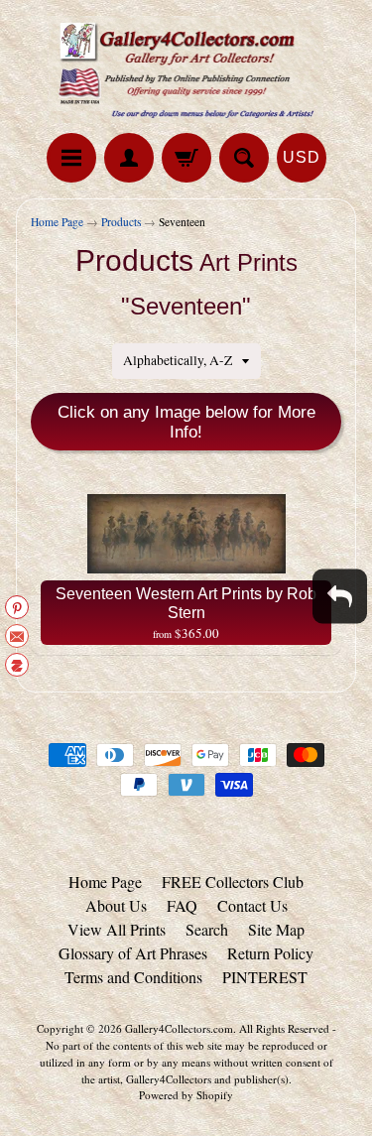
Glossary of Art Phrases (133, 953)
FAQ (182, 905)
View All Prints (116, 929)
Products (121, 221)
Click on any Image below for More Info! (186, 422)
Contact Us (252, 905)
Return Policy (270, 953)
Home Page (57, 221)
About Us (116, 905)
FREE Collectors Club (233, 881)
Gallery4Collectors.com (179, 1028)
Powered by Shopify (186, 1094)
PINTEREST (265, 976)
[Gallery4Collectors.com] (186, 69)
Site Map (276, 929)
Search (207, 929)
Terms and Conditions (133, 976)
